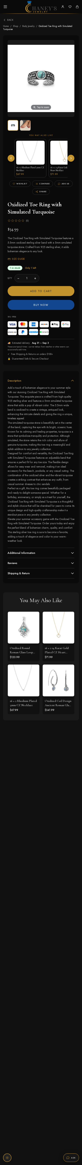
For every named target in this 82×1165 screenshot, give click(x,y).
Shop (15, 26)
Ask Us (65, 183)
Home (6, 26)
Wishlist (21, 183)
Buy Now (41, 305)
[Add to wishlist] (33, 625)
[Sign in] (62, 6)
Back (10, 20)
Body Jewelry (28, 26)
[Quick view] (33, 617)
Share (43, 191)
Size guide (18, 258)
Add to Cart (41, 291)
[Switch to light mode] (7, 1157)
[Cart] (77, 6)
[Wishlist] (70, 6)
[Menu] (5, 7)
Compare (44, 183)
